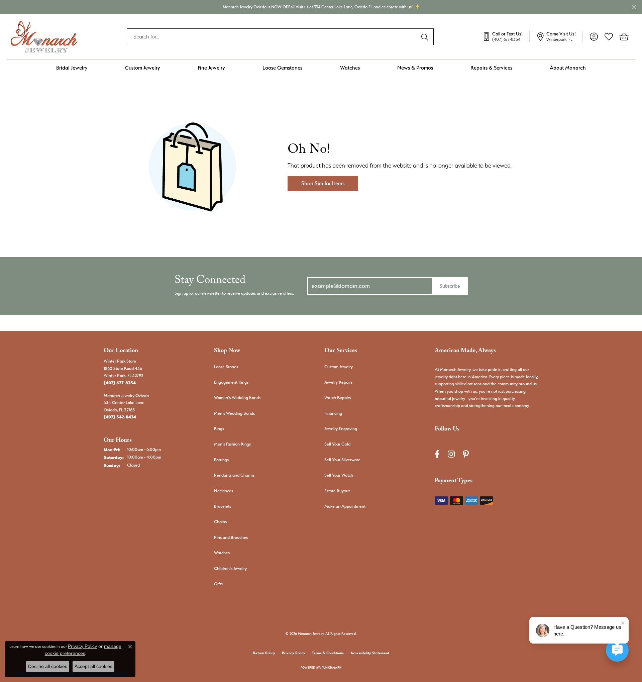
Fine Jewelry (211, 68)
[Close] (634, 7)
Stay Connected (210, 282)
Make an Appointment (344, 506)
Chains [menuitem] (220, 521)
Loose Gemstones (282, 68)
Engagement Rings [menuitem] (231, 382)
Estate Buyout (337, 490)
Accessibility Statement (369, 653)
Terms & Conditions (328, 653)
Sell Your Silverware (342, 459)
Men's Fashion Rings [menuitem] (232, 444)
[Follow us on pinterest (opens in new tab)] (466, 454)
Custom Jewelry (142, 68)
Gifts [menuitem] (218, 583)
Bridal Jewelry (72, 68)
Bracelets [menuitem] (222, 506)
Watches (350, 68)
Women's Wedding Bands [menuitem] (237, 397)
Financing (333, 413)
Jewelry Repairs (338, 382)
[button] (594, 36)
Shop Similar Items (322, 183)
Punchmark (331, 667)
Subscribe (450, 286)
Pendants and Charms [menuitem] (234, 475)
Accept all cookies (93, 666)
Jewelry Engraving (340, 428)
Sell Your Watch (338, 475)
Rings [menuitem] (219, 428)
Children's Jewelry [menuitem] (230, 568)
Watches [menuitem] (222, 552)
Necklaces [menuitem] (223, 490)
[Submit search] (425, 37)
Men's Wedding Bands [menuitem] (234, 413)
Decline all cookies (47, 666)
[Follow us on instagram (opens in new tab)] (451, 454)
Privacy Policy (293, 653)
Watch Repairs (337, 397)
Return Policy (264, 653)
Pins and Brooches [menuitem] (231, 537)
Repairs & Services (491, 68)
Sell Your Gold (337, 444)
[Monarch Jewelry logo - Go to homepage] (44, 36)
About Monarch (568, 68)
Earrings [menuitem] (221, 459)
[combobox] (272, 37)
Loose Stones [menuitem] (226, 366)
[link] (506, 36)
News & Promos (415, 68)
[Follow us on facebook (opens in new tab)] (437, 454)
